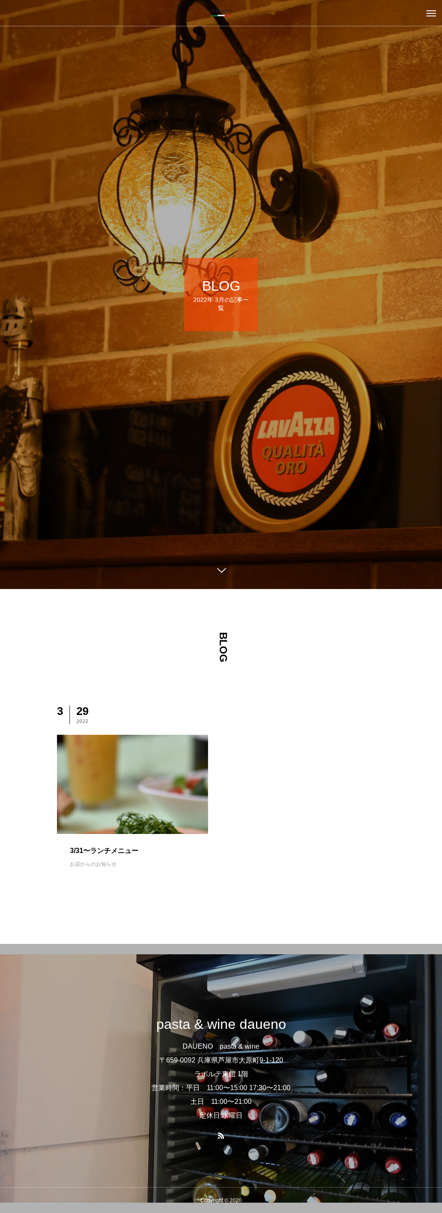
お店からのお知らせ (93, 864)
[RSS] (221, 1135)
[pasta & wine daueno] (221, 13)
